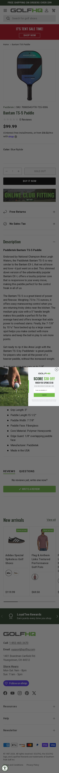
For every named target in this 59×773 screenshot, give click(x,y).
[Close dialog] (56, 369)
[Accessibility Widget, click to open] (5, 768)
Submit (44, 395)
